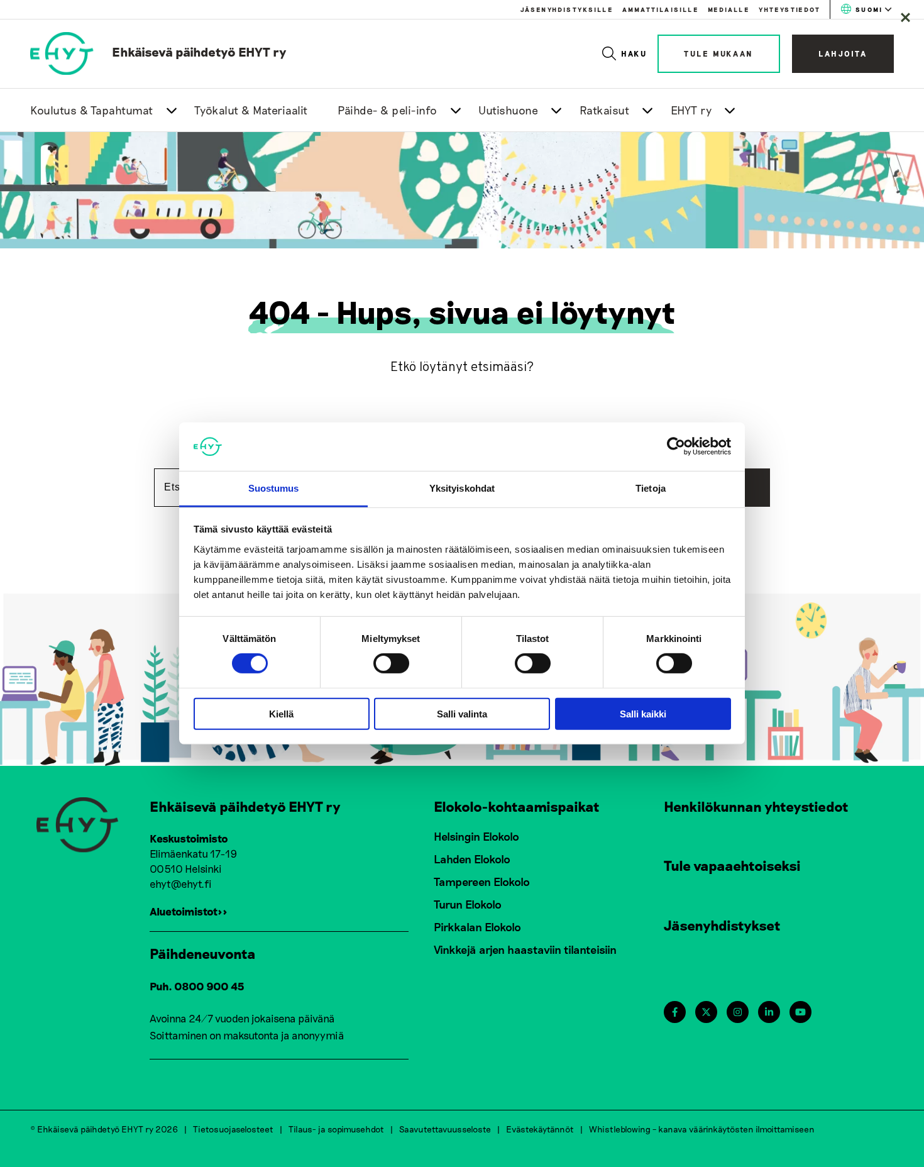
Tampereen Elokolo (482, 881)
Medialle (728, 9)
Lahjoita (842, 53)
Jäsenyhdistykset (722, 925)
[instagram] (738, 1012)
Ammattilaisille (660, 9)
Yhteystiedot (789, 9)
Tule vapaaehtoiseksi (732, 865)
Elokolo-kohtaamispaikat (517, 806)
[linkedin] (769, 1012)
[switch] (391, 663)
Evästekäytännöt (540, 1129)
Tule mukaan (719, 53)
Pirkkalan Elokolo (477, 927)
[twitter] (706, 1012)
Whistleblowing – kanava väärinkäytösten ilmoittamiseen (702, 1129)
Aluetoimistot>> (189, 911)
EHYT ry (691, 110)
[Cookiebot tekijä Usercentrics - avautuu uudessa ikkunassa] (676, 446)
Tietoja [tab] (650, 488)
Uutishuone (508, 110)
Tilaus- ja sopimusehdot (336, 1129)
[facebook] (675, 1012)
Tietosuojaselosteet (233, 1129)
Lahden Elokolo (472, 859)
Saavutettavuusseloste (445, 1129)
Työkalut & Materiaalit (251, 110)
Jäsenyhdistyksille (566, 9)
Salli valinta (462, 713)
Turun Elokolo (468, 904)
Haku (634, 53)
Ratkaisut (605, 110)
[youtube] (800, 1012)
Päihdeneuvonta (203, 953)
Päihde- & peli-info (387, 110)
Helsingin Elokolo (476, 836)
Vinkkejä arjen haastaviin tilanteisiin (525, 949)
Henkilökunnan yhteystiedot (756, 806)
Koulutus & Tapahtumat (91, 110)
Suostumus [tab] (273, 488)
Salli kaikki (643, 713)
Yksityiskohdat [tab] (462, 488)
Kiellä (281, 713)
